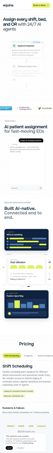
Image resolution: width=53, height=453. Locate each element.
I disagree (20, 448)
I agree (9, 448)
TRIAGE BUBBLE (10, 121)
